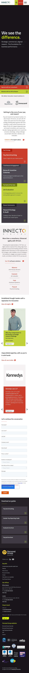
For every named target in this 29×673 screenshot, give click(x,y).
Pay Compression (9, 338)
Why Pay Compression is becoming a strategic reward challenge (13, 334)
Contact (3, 575)
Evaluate (14, 274)
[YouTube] (13, 559)
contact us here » (7, 611)
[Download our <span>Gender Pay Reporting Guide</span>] (14, 520)
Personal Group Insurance (7, 628)
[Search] (16, 2)
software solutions (13, 261)
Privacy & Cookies (6, 572)
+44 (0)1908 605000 (8, 591)
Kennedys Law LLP (12, 389)
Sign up (5, 618)
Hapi (14, 280)
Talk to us (20, 2)
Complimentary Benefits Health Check (10, 566)
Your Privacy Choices (6, 579)
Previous (1, 77)
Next (27, 77)
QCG (3, 632)
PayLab (14, 287)
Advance (14, 267)
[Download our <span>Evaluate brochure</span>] (14, 530)
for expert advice (13, 140)
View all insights (6, 304)
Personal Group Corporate (7, 626)
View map (4, 592)
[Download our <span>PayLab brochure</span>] (14, 539)
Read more (10, 344)
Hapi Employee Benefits (7, 630)
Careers (4, 634)
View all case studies (7, 360)
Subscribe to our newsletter (8, 577)
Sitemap (4, 568)
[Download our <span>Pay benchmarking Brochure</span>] (14, 510)
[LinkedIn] (10, 559)
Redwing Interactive (16, 669)
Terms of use (5, 570)
